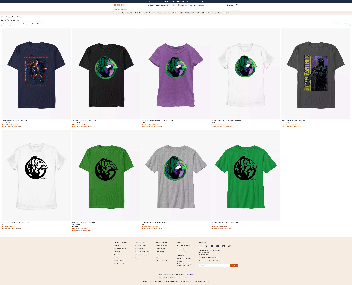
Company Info (160, 251)
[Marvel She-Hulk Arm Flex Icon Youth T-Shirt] (245, 175)
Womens (147, 13)
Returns (116, 254)
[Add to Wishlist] (69, 30)
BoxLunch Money (140, 248)
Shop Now (188, 1)
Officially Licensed (161, 260)
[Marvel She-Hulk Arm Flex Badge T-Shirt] (106, 73)
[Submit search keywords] (115, 9)
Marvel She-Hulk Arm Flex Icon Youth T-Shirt (225, 222)
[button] (230, 5)
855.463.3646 (197, 281)
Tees (159, 13)
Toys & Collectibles (135, 13)
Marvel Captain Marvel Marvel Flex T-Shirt (14, 120)
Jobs (157, 257)
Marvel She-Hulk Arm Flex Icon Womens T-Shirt (16, 222)
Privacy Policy (181, 249)
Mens (154, 13)
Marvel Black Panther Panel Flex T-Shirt (293, 120)
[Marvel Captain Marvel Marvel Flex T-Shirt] (36, 73)
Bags (164, 13)
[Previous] (149, 1)
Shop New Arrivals (186, 5)
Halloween (211, 13)
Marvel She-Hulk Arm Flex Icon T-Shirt (83, 222)
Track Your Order (119, 260)
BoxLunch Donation (161, 245)
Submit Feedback (212, 257)
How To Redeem (199, 5)
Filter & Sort (37, 24)
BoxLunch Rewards (140, 245)
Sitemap (179, 261)
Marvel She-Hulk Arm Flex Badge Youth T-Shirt (156, 222)
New (123, 13)
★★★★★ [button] (75, 226)
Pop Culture (189, 13)
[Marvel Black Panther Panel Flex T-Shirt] (315, 73)
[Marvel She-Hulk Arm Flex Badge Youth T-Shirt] (176, 175)
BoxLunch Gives (160, 248)
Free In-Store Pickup (120, 248)
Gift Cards (117, 251)
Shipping (116, 257)
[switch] (343, 24)
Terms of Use (181, 255)
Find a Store (159, 254)
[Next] (202, 1)
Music (198, 13)
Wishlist (137, 257)
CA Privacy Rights (182, 252)
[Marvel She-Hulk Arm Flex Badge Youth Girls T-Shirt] (176, 73)
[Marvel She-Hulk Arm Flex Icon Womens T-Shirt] (36, 175)
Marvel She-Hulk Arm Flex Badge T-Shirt (84, 120)
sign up (234, 265)
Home (181, 13)
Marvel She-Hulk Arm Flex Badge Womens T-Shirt (226, 120)
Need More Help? (119, 264)
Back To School (223, 13)
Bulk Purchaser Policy (183, 245)
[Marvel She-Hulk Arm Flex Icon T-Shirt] (106, 175)
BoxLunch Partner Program (143, 251)
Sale (204, 13)
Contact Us (117, 245)
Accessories (173, 13)
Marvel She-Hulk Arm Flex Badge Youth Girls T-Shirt (157, 120)
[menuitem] (237, 5)
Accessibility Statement (184, 258)
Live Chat (217, 250)
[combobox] (176, 9)
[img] (200, 246)
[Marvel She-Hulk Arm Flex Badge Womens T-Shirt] (245, 73)
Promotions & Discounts (142, 254)
